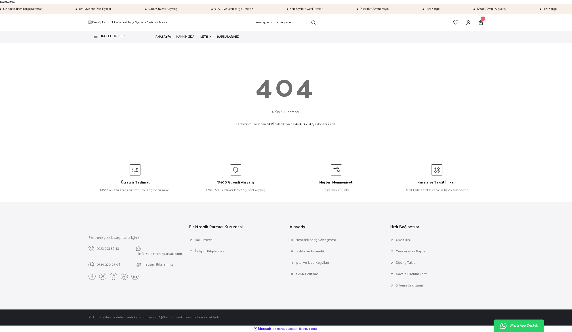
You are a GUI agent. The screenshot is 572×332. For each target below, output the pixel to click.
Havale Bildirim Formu (412, 274)
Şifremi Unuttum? (409, 285)
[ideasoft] (262, 329)
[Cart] (481, 22)
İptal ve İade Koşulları (312, 263)
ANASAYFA (303, 124)
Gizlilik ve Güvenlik (310, 251)
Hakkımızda (203, 240)
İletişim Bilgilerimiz (209, 251)
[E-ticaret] (285, 329)
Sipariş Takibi (406, 263)
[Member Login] (468, 22)
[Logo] (127, 23)
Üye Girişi (403, 240)
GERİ (270, 124)
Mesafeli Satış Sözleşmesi (315, 240)
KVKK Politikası (307, 274)
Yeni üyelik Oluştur (411, 251)
